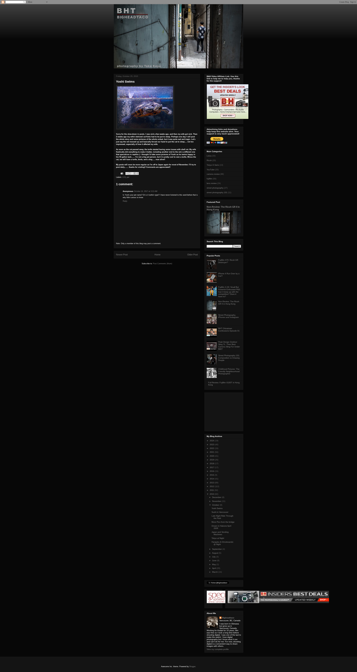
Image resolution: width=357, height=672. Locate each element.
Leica (209, 156)
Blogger (192, 666)
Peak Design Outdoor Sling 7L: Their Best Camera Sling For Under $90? (229, 345)
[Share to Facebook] (134, 173)
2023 (212, 444)
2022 (212, 448)
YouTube (210, 169)
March (215, 572)
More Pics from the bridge (223, 522)
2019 (212, 460)
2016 (212, 471)
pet (128, 177)
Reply (125, 201)
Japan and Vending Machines (220, 533)
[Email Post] (122, 173)
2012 (212, 486)
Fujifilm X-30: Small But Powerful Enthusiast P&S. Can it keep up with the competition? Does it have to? (229, 292)
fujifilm (209, 179)
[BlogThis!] (129, 173)
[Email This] (126, 173)
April (214, 568)
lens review (212, 183)
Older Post (192, 254)
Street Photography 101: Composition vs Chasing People (229, 357)
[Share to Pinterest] (137, 173)
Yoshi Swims (217, 508)
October (216, 505)
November (217, 501)
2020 (212, 456)
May (214, 564)
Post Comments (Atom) (162, 264)
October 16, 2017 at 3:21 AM (145, 191)
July (214, 557)
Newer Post (122, 254)
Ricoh (209, 160)
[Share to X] (132, 173)
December (217, 497)
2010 (212, 494)
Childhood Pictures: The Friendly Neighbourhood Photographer (229, 371)
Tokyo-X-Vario (213, 165)
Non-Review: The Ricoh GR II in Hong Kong (228, 302)
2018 (212, 463)
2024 (212, 440)
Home (158, 254)
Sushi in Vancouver (220, 512)
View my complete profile (218, 649)
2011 (212, 490)
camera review (213, 174)
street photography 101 (217, 192)
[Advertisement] (224, 411)
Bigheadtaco (228, 618)
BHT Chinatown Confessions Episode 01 (229, 329)
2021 (212, 452)
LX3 (124, 177)
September (217, 549)
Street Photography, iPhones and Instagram (228, 316)
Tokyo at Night (218, 538)
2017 (212, 467)
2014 (212, 479)
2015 (212, 475)
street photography (215, 188)
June (214, 560)
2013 (212, 482)
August (215, 553)
